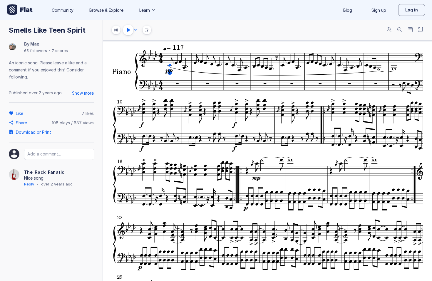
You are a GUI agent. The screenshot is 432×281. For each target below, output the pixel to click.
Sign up (378, 10)
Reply (29, 184)
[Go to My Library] (20, 10)
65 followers (35, 50)
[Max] (12, 47)
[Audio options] (135, 30)
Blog (347, 10)
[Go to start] (116, 30)
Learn (144, 10)
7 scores (60, 50)
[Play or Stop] (128, 30)
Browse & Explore (106, 10)
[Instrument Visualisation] (147, 30)
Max (34, 43)
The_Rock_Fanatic (44, 172)
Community (62, 10)
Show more (83, 93)
